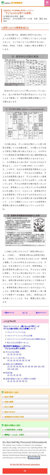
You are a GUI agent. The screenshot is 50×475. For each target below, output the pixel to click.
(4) (17, 354)
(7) (26, 360)
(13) (8, 369)
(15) (16, 369)
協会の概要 (8, 397)
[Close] (46, 442)
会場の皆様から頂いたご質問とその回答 (21, 379)
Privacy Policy (34, 458)
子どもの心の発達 (12, 352)
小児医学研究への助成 (13, 430)
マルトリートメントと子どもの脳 (19, 336)
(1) (8, 354)
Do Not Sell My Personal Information (25, 464)
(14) (12, 369)
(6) (23, 360)
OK (25, 471)
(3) (14, 354)
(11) (39, 366)
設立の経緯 (8, 407)
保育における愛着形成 (14, 364)
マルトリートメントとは (16, 332)
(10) (35, 366)
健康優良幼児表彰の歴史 (14, 417)
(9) (32, 366)
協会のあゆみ (9, 412)
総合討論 (9, 373)
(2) (11, 354)
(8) (29, 360)
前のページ (9, 313)
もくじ (25, 313)
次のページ (40, 313)
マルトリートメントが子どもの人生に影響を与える (26, 339)
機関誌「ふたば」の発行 (14, 435)
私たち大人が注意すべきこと (18, 343)
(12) (43, 366)
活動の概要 (8, 402)
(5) (20, 354)
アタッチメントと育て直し (16, 358)
